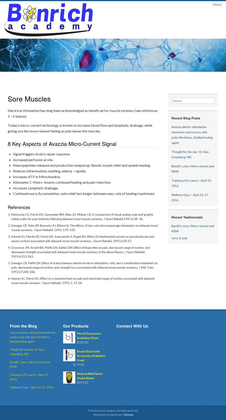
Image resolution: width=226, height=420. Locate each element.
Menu (217, 4)
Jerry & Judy (179, 238)
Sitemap (128, 414)
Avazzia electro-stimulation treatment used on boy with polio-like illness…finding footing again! (32, 337)
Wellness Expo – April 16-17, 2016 (32, 387)
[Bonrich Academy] (48, 20)
